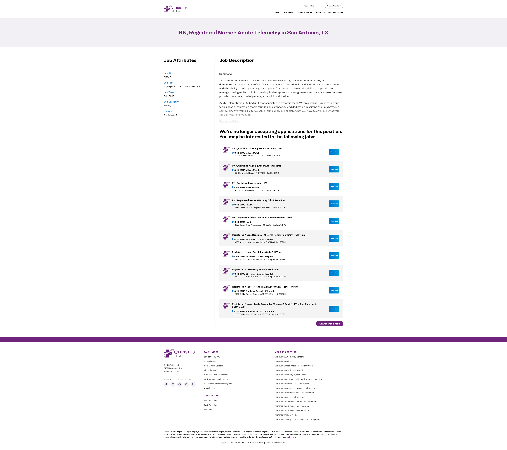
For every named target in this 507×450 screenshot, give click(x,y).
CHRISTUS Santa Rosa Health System (292, 384)
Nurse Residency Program (216, 375)
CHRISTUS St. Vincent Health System (292, 410)
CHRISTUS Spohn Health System (290, 397)
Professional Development (216, 379)
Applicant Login (309, 6)
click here (291, 437)
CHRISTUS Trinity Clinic (286, 415)
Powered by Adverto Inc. (276, 443)
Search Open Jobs (329, 323)
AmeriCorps (209, 388)
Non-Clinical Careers (213, 366)
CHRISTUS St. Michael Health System (292, 406)
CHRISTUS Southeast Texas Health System (294, 393)
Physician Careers (212, 370)
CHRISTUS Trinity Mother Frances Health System (297, 419)
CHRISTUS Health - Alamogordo (289, 370)
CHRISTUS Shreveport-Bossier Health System (296, 388)
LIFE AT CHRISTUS (284, 12)
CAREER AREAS (304, 12)
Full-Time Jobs (210, 400)
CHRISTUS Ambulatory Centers (289, 357)
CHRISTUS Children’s (285, 361)
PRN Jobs (208, 409)
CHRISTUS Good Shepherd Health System (294, 366)
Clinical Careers (211, 361)
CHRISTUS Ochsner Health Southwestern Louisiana (298, 379)
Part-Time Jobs (211, 405)
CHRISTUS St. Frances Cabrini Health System (295, 402)
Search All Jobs (333, 6)
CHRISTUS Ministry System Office (290, 375)
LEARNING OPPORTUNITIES (329, 12)
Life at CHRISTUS (212, 357)
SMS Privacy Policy (255, 443)
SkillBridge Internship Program (218, 384)
